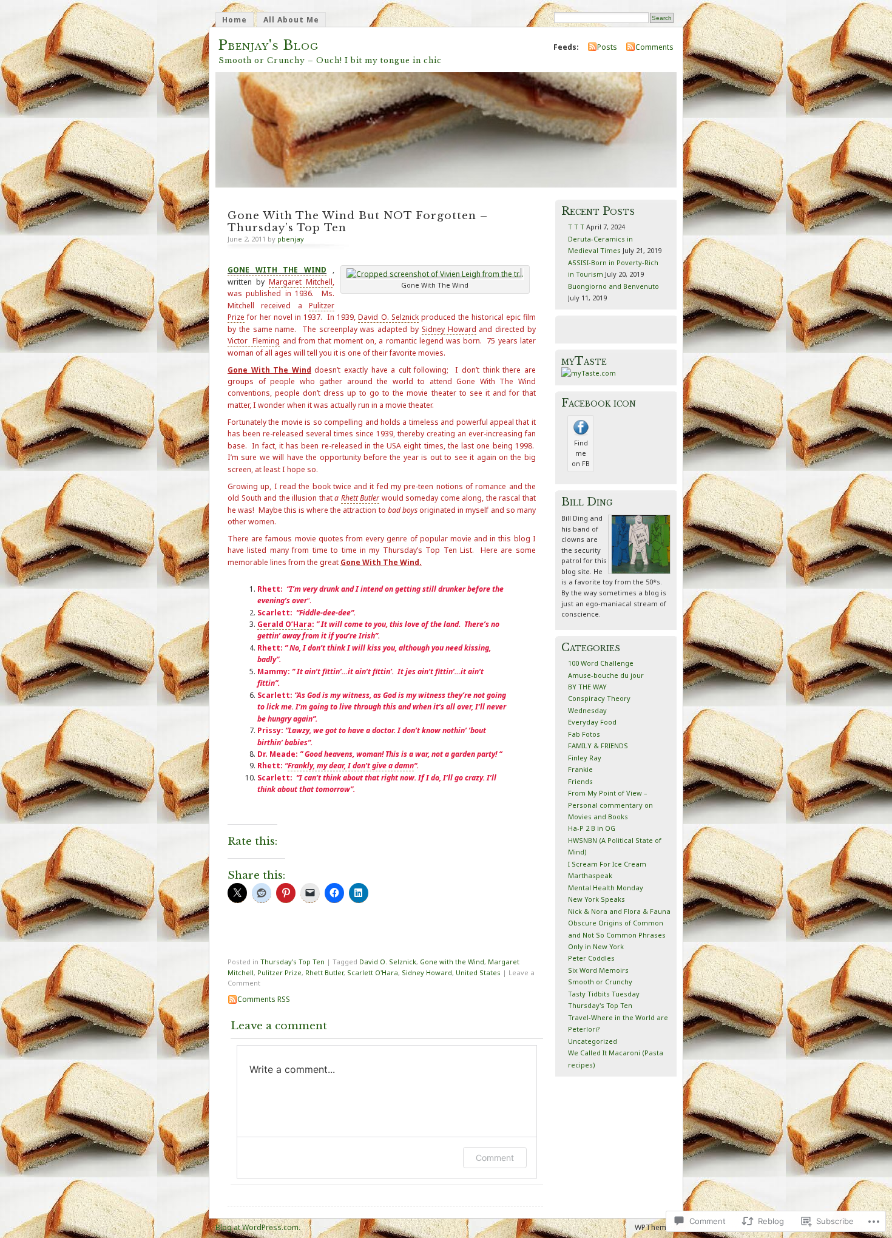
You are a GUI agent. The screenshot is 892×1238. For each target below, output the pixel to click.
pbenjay (290, 238)
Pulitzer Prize (279, 972)
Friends (580, 781)
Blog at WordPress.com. (257, 1227)
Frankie (580, 769)
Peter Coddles (591, 957)
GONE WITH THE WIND (277, 270)
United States (478, 972)
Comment (495, 1157)
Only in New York (596, 946)
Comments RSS (263, 999)
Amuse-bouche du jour (606, 675)
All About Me (291, 20)
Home (234, 20)
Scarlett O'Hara (372, 972)
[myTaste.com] (588, 372)
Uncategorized (592, 1041)
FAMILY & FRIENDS (598, 745)
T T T (576, 226)
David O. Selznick (387, 961)
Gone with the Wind (452, 961)
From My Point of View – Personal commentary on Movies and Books (610, 804)
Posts (607, 47)
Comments (654, 47)
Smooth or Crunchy (600, 981)
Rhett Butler (324, 972)
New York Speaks (596, 899)
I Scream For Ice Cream (607, 863)
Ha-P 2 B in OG (591, 828)
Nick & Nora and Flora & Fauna (619, 911)
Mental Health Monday (605, 887)
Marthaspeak (590, 875)
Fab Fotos (584, 734)
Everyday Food (592, 721)
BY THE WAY (587, 686)
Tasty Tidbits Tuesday (604, 993)
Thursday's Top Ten (292, 961)
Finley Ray (584, 757)
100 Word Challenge (601, 663)
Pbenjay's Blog (268, 45)
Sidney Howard (427, 972)
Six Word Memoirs (598, 970)
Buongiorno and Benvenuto (613, 286)
